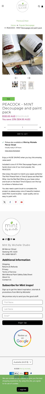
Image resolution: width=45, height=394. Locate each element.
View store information (12, 151)
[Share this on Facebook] (10, 202)
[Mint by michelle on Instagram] (9, 240)
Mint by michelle (25, 368)
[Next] (29, 78)
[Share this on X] (4, 202)
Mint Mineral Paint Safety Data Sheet (17, 274)
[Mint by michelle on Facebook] (6, 240)
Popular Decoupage (26, 25)
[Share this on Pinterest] (16, 202)
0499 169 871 (10, 254)
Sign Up (22, 323)
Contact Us (6, 280)
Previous (19, 21)
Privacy (5, 269)
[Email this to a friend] (21, 202)
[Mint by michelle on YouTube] (14, 240)
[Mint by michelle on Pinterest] (11, 240)
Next (26, 21)
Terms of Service (9, 272)
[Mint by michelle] (22, 6)
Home (13, 25)
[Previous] (16, 78)
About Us (6, 277)
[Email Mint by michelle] (3, 240)
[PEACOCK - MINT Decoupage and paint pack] (22, 54)
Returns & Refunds (10, 267)
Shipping (6, 264)
